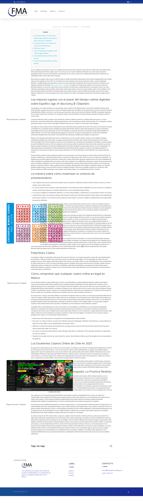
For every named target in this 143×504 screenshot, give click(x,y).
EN (129, 2)
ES (131, 2)
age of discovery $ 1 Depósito (60, 85)
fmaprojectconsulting (71, 27)
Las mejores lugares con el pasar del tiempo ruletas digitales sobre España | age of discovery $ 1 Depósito (45, 38)
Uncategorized (85, 27)
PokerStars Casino (39, 48)
